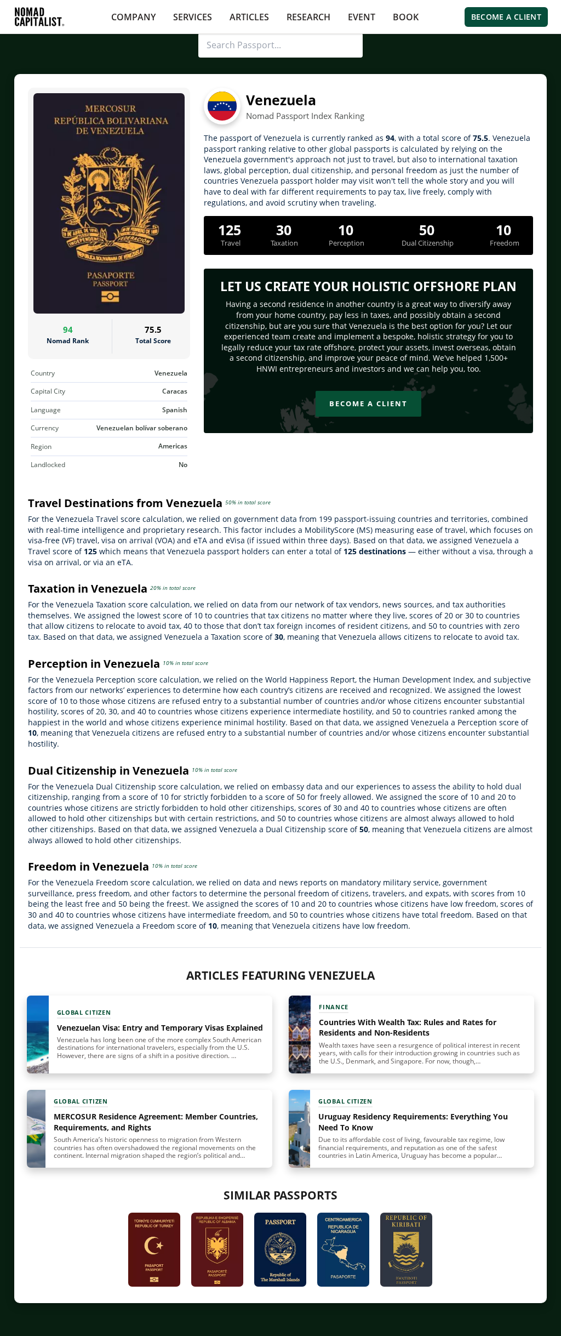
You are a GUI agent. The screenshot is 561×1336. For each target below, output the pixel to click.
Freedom (504, 243)
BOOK (406, 17)
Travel (231, 243)
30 (283, 229)
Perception (346, 243)
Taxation (284, 243)
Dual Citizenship (428, 243)
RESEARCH (308, 17)
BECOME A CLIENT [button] (368, 403)
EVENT (361, 17)
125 (229, 229)
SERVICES (192, 17)
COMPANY (133, 17)
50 (426, 229)
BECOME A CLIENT (506, 17)
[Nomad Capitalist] (39, 16)
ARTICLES (249, 17)
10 (345, 229)
